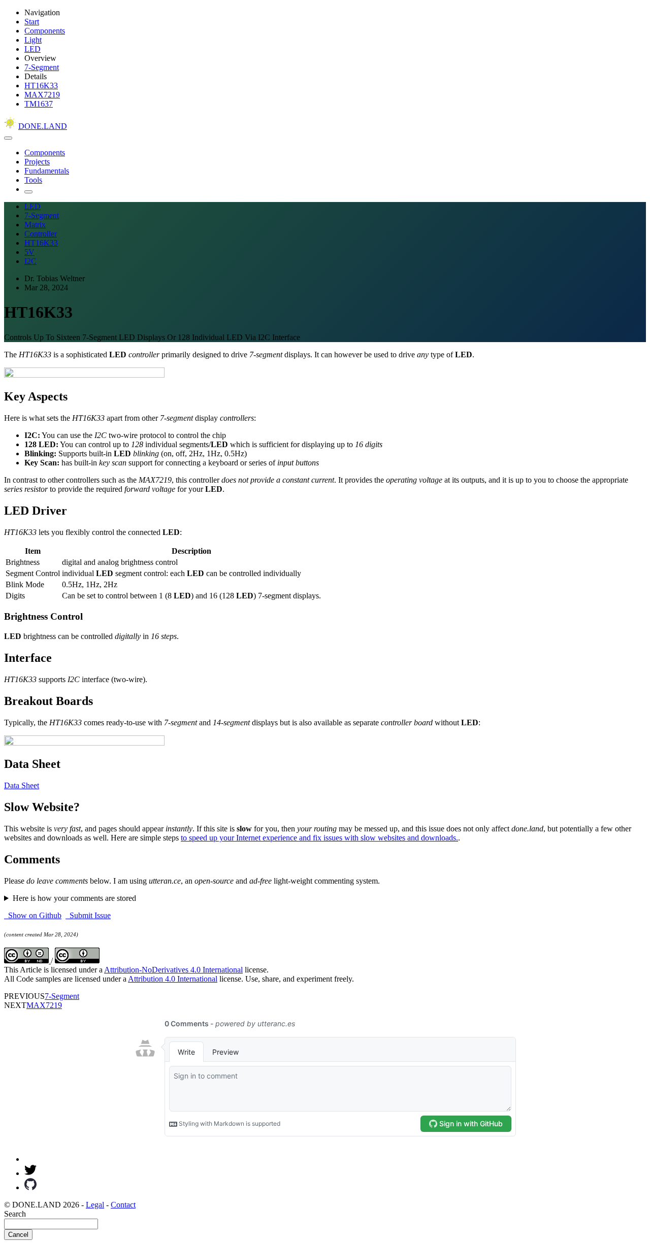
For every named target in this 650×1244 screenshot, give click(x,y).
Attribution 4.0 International (172, 978)
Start (31, 21)
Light (33, 40)
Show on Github (32, 915)
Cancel (18, 1234)
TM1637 (38, 103)
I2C (30, 261)
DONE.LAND (42, 126)
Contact (123, 1204)
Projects (37, 161)
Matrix (35, 224)
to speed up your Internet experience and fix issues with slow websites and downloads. (319, 837)
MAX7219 (42, 94)
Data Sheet (21, 785)
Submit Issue (88, 915)
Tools (33, 180)
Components (44, 30)
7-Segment (41, 67)
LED (32, 49)
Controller (40, 233)
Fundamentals (46, 170)
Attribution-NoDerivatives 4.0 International (173, 969)
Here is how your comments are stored (74, 898)
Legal (95, 1204)
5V (29, 252)
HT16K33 (41, 85)
